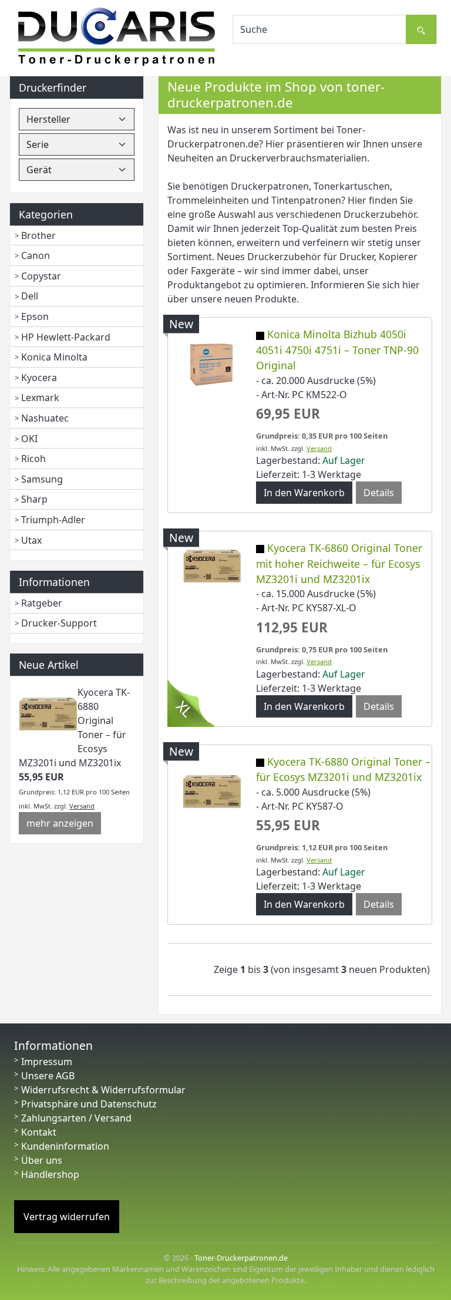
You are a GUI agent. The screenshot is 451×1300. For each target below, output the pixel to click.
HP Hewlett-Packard (65, 337)
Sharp (34, 499)
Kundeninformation (65, 1146)
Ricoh (33, 458)
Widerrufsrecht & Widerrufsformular (103, 1089)
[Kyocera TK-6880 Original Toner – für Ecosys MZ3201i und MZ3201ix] (48, 713)
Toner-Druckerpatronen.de (241, 1257)
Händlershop (50, 1174)
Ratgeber (41, 603)
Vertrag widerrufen (66, 1216)
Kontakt (38, 1132)
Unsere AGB (48, 1075)
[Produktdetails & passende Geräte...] (212, 364)
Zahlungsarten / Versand (76, 1118)
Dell (29, 295)
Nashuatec (45, 418)
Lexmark (40, 397)
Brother (38, 235)
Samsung (42, 479)
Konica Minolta (54, 357)
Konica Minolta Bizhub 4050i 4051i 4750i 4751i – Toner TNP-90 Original (337, 349)
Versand (82, 805)
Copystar (41, 276)
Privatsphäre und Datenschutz (89, 1103)
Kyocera (39, 377)
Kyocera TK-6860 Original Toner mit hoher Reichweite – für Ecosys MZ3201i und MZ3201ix (339, 563)
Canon (35, 255)
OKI (29, 438)
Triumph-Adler (53, 519)
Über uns (41, 1160)
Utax (31, 540)
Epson (35, 316)
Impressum (46, 1061)
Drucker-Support (59, 623)
